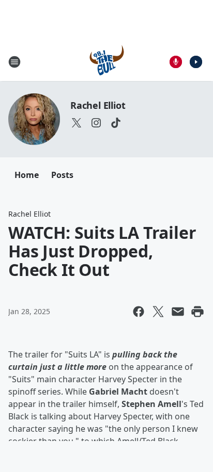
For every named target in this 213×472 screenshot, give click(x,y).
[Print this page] (197, 311)
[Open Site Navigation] (14, 62)
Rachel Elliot (97, 105)
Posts (62, 175)
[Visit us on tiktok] (116, 123)
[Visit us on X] (76, 123)
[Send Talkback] (176, 62)
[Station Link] (106, 61)
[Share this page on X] (158, 311)
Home (26, 175)
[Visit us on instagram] (96, 123)
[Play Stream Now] (196, 62)
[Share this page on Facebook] (138, 311)
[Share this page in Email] (178, 311)
